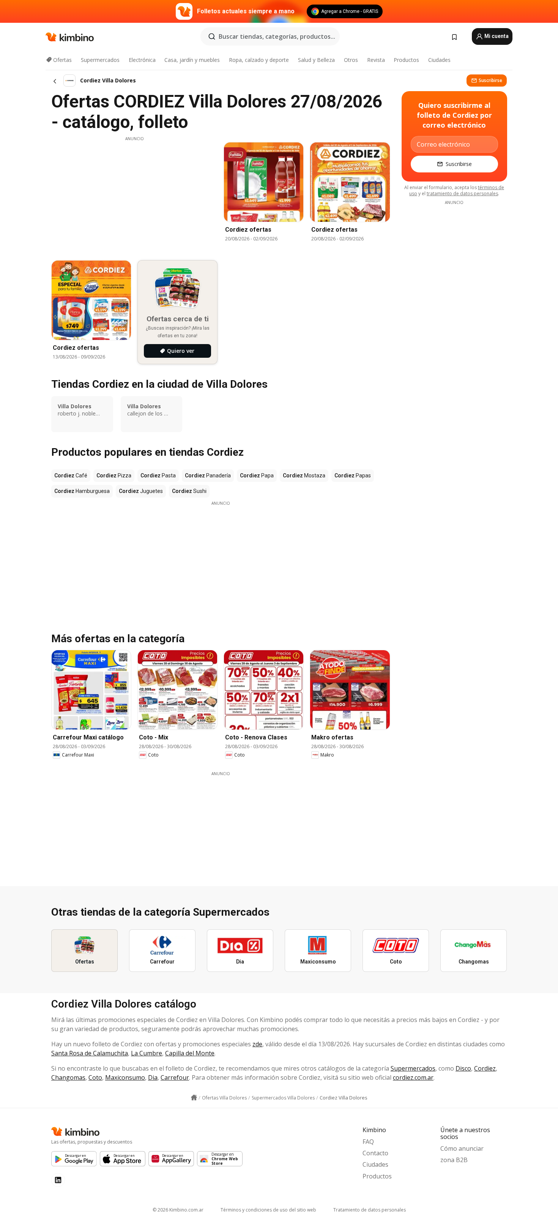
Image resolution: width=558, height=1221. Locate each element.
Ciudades (439, 59)
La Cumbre (146, 1053)
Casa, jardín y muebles (192, 59)
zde (257, 1044)
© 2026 (178, 1210)
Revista (376, 59)
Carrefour (175, 1077)
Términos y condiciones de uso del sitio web (268, 1210)
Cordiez (485, 1068)
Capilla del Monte (189, 1053)
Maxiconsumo (125, 1077)
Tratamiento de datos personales (369, 1210)
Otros (351, 59)
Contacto (375, 1153)
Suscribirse (490, 80)
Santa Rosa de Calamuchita (89, 1053)
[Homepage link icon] (194, 1098)
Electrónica (142, 59)
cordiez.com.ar (413, 1077)
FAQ (368, 1141)
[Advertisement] (134, 195)
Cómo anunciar (462, 1148)
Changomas (68, 1077)
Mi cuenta (496, 36)
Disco (463, 1068)
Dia (153, 1077)
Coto (95, 1077)
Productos (406, 59)
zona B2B (454, 1160)
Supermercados (100, 59)
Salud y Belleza (316, 59)
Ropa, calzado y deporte (259, 59)
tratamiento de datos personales (462, 193)
